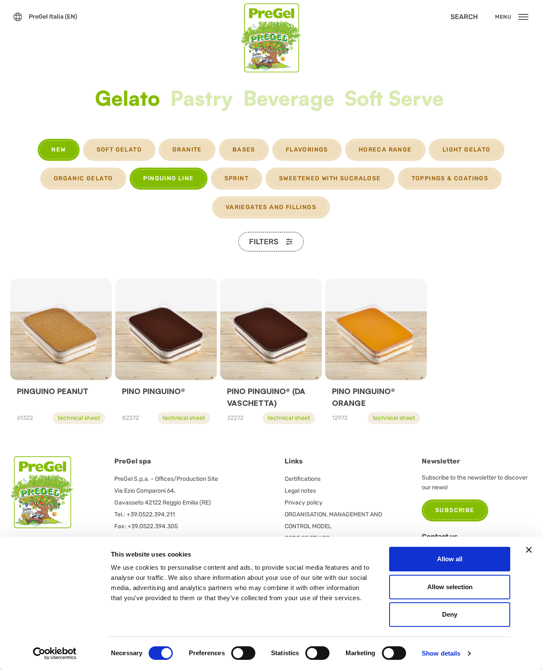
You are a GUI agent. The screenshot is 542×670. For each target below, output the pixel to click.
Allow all (449, 558)
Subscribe (455, 510)
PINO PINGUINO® (153, 391)
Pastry (201, 99)
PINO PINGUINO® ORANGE (363, 397)
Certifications (303, 479)
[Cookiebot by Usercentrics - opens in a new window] (55, 653)
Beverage (289, 99)
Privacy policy (304, 502)
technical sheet (79, 418)
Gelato (127, 99)
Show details (441, 653)
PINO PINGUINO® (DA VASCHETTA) (266, 397)
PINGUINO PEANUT (52, 391)
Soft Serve (394, 99)
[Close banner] (529, 550)
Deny (449, 614)
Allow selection (450, 586)
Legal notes (300, 490)
